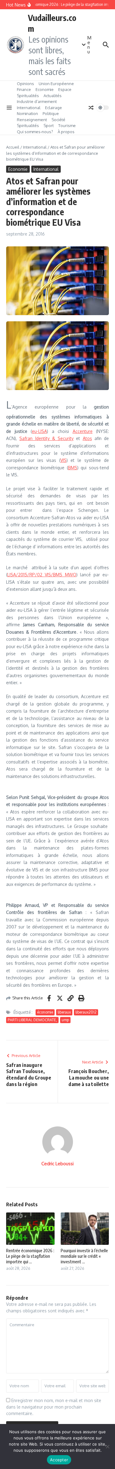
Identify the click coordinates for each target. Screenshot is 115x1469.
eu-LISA (39, 431)
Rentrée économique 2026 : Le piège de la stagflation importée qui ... (30, 1256)
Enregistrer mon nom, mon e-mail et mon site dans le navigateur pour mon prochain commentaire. (53, 1407)
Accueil (12, 147)
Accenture (83, 431)
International (28, 107)
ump (65, 1020)
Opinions (25, 83)
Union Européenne (56, 83)
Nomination (27, 113)
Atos (87, 438)
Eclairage (53, 107)
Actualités (53, 95)
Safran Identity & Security (46, 438)
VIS (63, 460)
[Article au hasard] (91, 107)
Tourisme (67, 125)
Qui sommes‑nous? (35, 131)
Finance (24, 89)
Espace (64, 89)
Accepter (59, 1459)
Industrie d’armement (37, 101)
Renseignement (32, 119)
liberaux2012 (86, 1012)
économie (45, 1012)
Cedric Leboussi (57, 1164)
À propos (66, 131)
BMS (72, 467)
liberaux (64, 1012)
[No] (107, 1446)
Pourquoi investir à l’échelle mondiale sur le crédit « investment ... (84, 1256)
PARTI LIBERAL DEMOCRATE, (32, 1020)
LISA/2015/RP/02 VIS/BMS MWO (41, 574)
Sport (49, 125)
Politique (51, 113)
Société (58, 119)
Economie (45, 89)
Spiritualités (28, 95)
